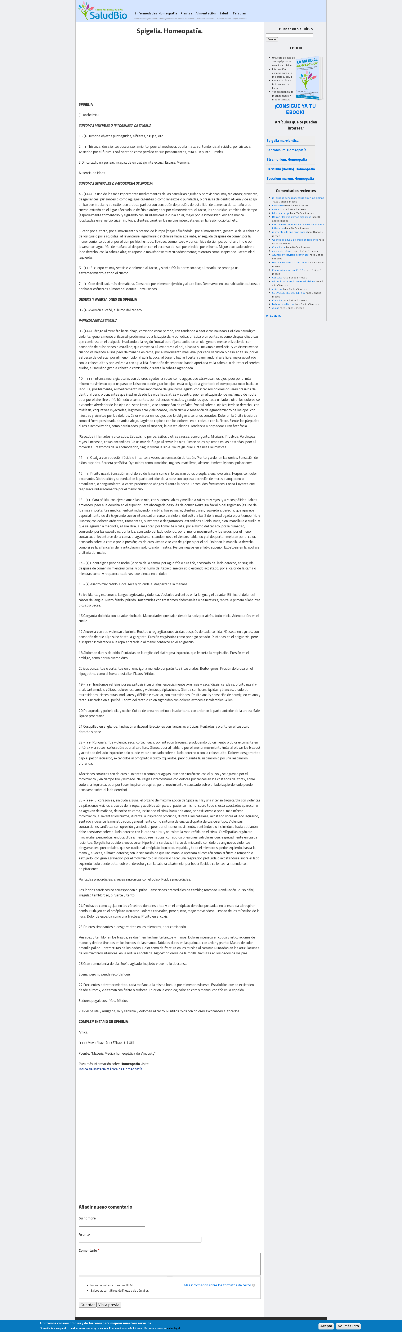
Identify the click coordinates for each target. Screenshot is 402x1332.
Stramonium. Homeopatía (287, 159)
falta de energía (281, 213)
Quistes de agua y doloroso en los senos (295, 240)
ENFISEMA (278, 205)
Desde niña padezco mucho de (289, 262)
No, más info (348, 1326)
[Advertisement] (114, 65)
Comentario (89, 1250)
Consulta (277, 277)
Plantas (186, 15)
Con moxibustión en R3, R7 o (288, 270)
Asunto (84, 1234)
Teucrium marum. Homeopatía (290, 178)
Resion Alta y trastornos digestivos (292, 217)
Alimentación (206, 15)
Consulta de (279, 247)
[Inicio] (102, 10)
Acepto (326, 1326)
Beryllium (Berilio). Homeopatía (291, 169)
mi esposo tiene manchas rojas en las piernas (298, 198)
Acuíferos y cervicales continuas (290, 255)
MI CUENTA (273, 315)
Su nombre (87, 1218)
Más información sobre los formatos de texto (217, 1285)
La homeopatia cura (283, 304)
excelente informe (282, 251)
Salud (224, 15)
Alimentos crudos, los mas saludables (293, 281)
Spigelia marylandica (283, 140)
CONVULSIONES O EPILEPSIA (288, 293)
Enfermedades (145, 15)
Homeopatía (167, 15)
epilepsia (277, 289)
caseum (276, 209)
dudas (275, 308)
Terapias (239, 15)
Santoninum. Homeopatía (286, 150)
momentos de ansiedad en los (289, 232)
